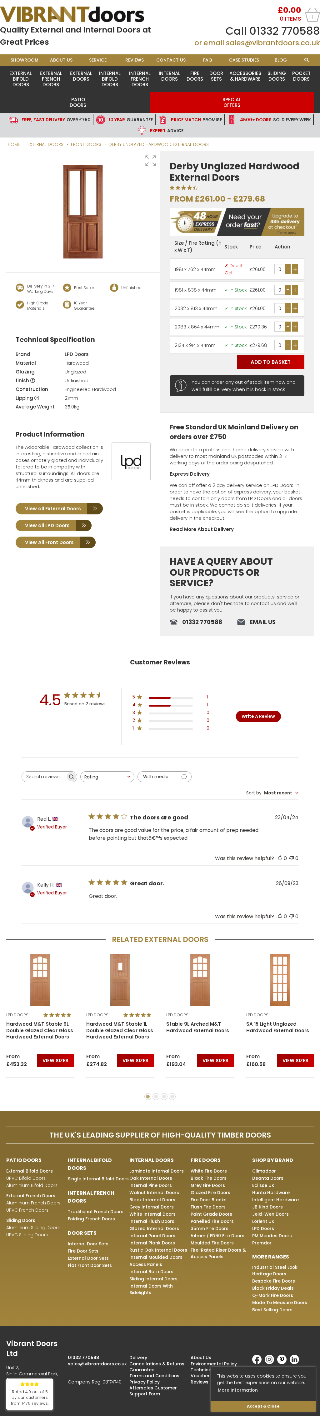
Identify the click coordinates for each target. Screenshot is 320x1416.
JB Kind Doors (267, 1207)
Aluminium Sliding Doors (33, 1227)
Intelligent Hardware (275, 1200)
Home (14, 144)
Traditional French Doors (95, 1211)
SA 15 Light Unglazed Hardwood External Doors (277, 1027)
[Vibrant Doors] (80, 14)
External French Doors (51, 79)
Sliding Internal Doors (153, 1279)
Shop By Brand (272, 1160)
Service (98, 60)
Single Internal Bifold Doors (98, 1179)
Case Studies (244, 60)
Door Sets (216, 76)
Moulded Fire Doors (212, 1243)
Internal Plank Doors (152, 1243)
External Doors (81, 76)
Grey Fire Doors (208, 1185)
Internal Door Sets (88, 1244)
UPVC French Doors (27, 1210)
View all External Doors (53, 508)
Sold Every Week (275, 120)
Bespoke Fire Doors (273, 1281)
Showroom (24, 60)
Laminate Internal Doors (156, 1171)
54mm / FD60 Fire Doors (217, 1236)
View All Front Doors (49, 542)
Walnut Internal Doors (154, 1192)
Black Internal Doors (152, 1200)
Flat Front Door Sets (90, 1265)
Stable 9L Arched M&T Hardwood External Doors (197, 1027)
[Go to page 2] (156, 1096)
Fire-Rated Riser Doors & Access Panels (218, 1253)
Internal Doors (169, 76)
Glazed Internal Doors (154, 1228)
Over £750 (56, 120)
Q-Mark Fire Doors (272, 1295)
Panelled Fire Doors (212, 1221)
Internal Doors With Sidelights (151, 1289)
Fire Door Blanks (209, 1200)
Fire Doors (195, 76)
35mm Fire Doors (209, 1228)
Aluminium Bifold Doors (32, 1185)
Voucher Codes (208, 1376)
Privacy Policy (144, 1382)
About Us (61, 60)
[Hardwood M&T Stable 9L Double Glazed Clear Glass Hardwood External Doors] (40, 980)
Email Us (263, 622)
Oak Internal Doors (150, 1178)
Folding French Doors (91, 1219)
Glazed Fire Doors (210, 1192)
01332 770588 (284, 30)
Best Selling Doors (272, 1310)
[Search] (306, 60)
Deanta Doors (267, 1178)
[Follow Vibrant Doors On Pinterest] (283, 1362)
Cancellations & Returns (156, 1364)
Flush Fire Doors (208, 1207)
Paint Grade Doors (211, 1214)
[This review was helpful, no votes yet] (280, 858)
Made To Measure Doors (279, 1302)
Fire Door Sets (83, 1251)
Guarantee (131, 120)
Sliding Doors (277, 76)
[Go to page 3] (164, 1096)
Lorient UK (263, 1221)
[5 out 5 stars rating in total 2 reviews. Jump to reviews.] (58, 1014)
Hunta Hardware (271, 1192)
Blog (281, 60)
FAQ (207, 60)
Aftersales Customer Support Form (153, 1391)
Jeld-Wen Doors (270, 1214)
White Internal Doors (152, 1214)
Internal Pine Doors (150, 1185)
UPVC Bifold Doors (26, 1178)
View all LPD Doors (47, 525)
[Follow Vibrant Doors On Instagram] (271, 1362)
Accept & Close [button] (263, 1406)
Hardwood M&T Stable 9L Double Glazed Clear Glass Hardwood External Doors (39, 1030)
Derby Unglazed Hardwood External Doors (159, 144)
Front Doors (86, 144)
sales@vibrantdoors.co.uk (273, 43)
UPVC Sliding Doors (27, 1235)
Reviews (134, 60)
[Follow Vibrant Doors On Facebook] (258, 1362)
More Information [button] (238, 1390)
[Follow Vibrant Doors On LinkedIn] (296, 1362)
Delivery (138, 1357)
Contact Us (171, 60)
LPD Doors (77, 354)
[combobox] (107, 776)
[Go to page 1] (148, 1096)
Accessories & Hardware (245, 76)
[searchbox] (44, 777)
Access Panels (145, 1264)
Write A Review (258, 716)
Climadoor (264, 1171)
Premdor (262, 1243)
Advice (166, 131)
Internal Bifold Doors (110, 79)
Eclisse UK (263, 1185)
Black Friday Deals (273, 1288)
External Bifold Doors (20, 79)
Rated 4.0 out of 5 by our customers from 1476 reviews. (29, 1398)
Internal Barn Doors (151, 1271)
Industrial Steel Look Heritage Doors (275, 1270)
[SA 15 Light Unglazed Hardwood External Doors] (280, 980)
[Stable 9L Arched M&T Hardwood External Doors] (200, 980)
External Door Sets (88, 1258)
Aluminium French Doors (33, 1203)
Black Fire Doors (209, 1178)
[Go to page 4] (172, 1096)
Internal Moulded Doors (155, 1257)
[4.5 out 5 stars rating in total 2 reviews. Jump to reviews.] (185, 187)
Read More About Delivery (202, 529)
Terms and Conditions (154, 1376)
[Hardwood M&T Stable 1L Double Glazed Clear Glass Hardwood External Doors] (120, 980)
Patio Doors (78, 102)
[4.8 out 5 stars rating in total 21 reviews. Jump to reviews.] (138, 1014)
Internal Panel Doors (152, 1236)
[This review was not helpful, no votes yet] (291, 858)
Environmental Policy (214, 1364)
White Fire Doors (209, 1171)
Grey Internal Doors (151, 1207)
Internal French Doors (140, 79)
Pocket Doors (301, 76)
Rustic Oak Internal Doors (158, 1250)
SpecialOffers (231, 102)
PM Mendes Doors (272, 1236)
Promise (196, 120)
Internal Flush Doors (151, 1221)
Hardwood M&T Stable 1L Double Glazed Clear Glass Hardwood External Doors (119, 1030)
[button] (150, 160)
